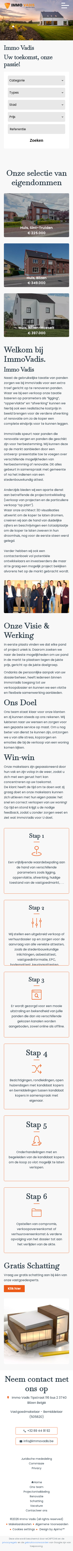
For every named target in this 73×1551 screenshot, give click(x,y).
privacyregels (9, 1542)
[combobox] (36, 80)
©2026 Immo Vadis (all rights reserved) (36, 1519)
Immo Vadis (21, 1397)
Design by (51, 1529)
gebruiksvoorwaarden (37, 1542)
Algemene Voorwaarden (51, 1524)
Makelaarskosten (20, 1524)
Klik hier (14, 1288)
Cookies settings (23, 1529)
